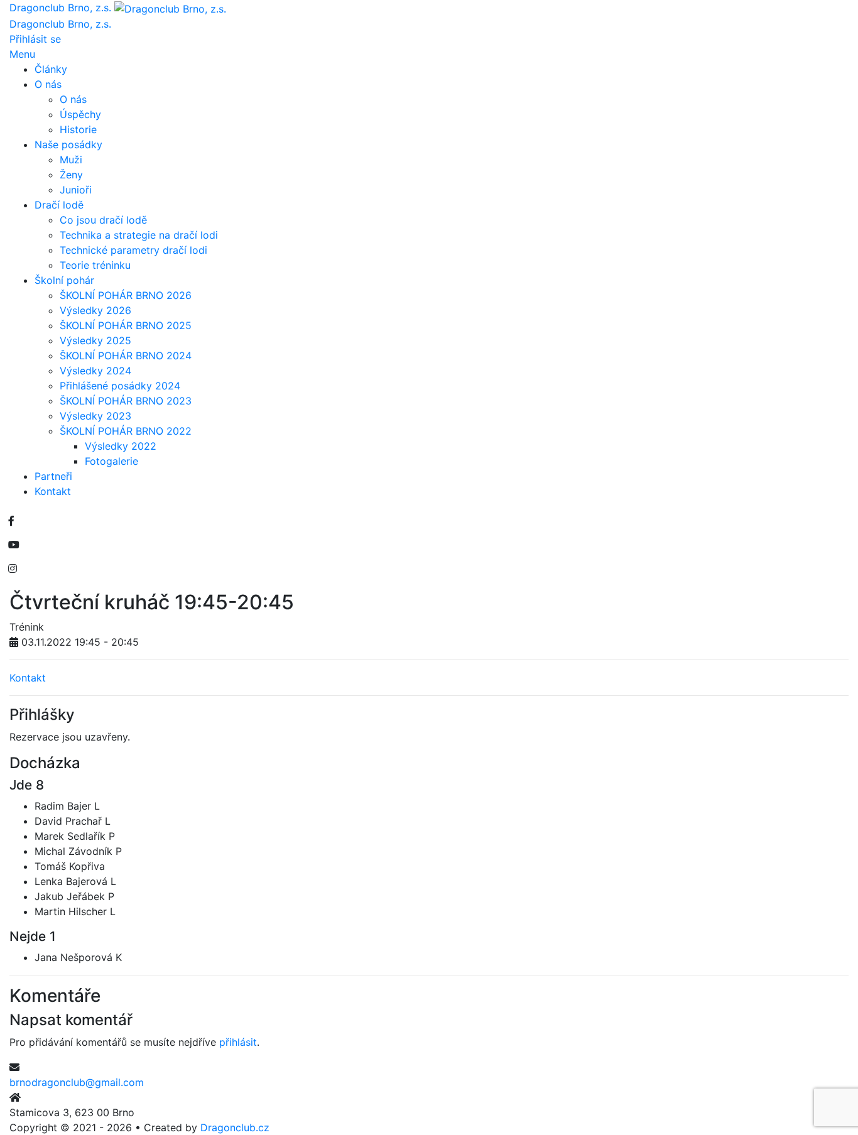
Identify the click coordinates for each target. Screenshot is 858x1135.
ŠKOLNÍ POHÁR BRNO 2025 (126, 325)
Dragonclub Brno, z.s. (60, 24)
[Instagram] (12, 568)
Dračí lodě (59, 204)
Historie (78, 129)
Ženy (71, 174)
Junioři (76, 189)
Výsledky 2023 (95, 416)
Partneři (53, 476)
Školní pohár (64, 280)
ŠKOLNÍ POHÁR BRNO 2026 (126, 295)
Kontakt (53, 491)
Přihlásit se (35, 39)
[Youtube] (14, 545)
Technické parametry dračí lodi (133, 250)
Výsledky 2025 (95, 340)
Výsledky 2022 (120, 446)
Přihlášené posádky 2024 (120, 385)
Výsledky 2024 (95, 370)
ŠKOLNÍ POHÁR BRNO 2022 (126, 431)
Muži (71, 159)
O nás (48, 84)
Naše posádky (68, 144)
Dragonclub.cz (234, 1127)
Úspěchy (80, 114)
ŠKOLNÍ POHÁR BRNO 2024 (126, 355)
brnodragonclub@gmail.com (76, 1082)
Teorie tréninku (95, 265)
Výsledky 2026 (95, 310)
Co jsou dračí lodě (103, 220)
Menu (22, 54)
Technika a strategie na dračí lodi (139, 235)
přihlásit (238, 1042)
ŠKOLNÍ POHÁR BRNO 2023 (126, 400)
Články (51, 69)
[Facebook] (11, 521)
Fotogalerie (111, 461)
